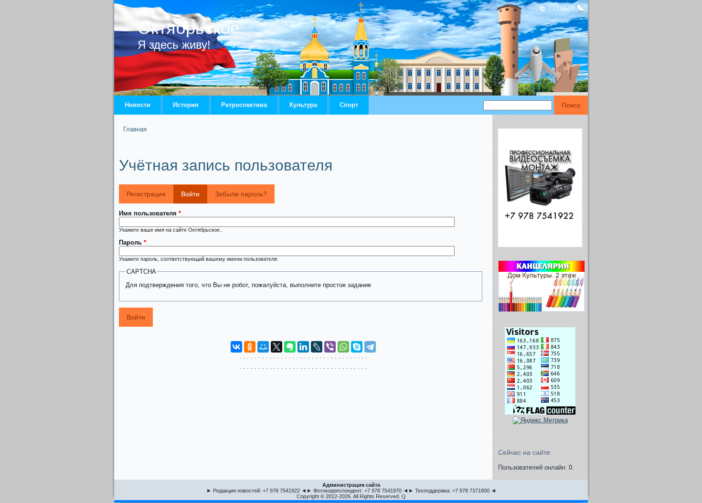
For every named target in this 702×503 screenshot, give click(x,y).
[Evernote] (290, 347)
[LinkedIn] (303, 347)
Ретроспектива (244, 104)
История (186, 104)
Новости (137, 104)
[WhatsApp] (343, 347)
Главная (135, 129)
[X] (276, 347)
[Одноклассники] (249, 347)
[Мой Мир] (263, 347)
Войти (194, 194)
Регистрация (146, 194)
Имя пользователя (150, 213)
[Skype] (356, 347)
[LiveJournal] (316, 347)
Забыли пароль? (241, 194)
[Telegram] (370, 347)
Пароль (132, 242)
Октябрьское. (191, 28)
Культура (303, 104)
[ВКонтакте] (236, 347)
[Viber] (330, 347)
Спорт (349, 104)
